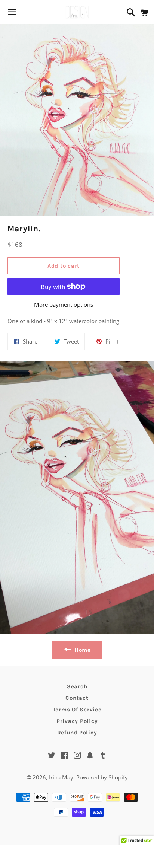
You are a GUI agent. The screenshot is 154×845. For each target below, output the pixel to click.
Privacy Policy (77, 721)
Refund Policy (77, 732)
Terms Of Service (77, 709)
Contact (76, 698)
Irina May (61, 777)
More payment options (63, 304)
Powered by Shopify (102, 777)
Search (77, 686)
